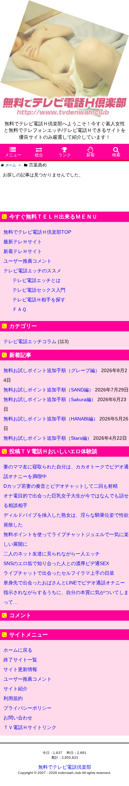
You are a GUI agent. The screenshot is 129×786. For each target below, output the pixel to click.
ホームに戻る (17, 650)
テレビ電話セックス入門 (38, 290)
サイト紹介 (15, 688)
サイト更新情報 (20, 669)
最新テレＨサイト (22, 241)
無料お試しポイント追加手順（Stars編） (47, 438)
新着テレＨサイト (22, 251)
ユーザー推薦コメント (27, 261)
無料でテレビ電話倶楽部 (64, 767)
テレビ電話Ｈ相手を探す (38, 299)
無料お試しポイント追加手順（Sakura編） (49, 399)
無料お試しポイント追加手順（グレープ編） (51, 370)
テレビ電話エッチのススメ (32, 270)
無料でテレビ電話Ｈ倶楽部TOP (37, 232)
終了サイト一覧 (20, 659)
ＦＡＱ (19, 309)
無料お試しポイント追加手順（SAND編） (48, 389)
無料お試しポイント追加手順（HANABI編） (50, 418)
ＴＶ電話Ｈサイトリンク (29, 727)
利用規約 (13, 698)
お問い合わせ (17, 717)
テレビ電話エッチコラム (29, 341)
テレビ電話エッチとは (36, 280)
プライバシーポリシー (27, 708)
